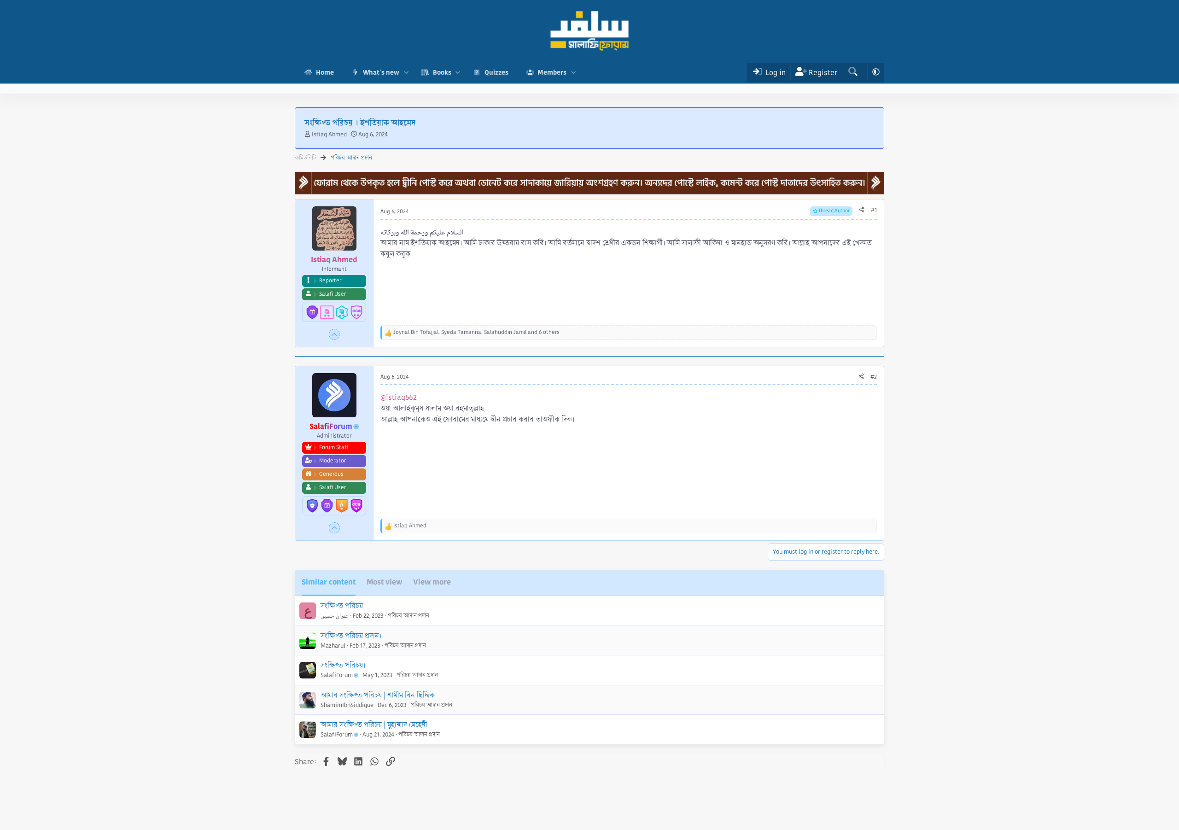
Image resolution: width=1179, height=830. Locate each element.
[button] (406, 72)
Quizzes (496, 72)
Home (325, 72)
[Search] (853, 72)
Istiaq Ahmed (329, 134)
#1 (874, 210)
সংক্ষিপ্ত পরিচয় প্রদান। (351, 636)
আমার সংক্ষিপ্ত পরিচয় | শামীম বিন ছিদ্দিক (378, 695)
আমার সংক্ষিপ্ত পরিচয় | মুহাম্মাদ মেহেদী (374, 724)
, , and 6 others (476, 332)
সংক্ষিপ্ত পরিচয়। (343, 665)
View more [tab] (432, 582)
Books (442, 72)
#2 (873, 377)
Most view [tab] (384, 582)
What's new (381, 72)
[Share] (862, 210)
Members (551, 72)
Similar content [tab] (329, 582)
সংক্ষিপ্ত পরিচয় (342, 606)
